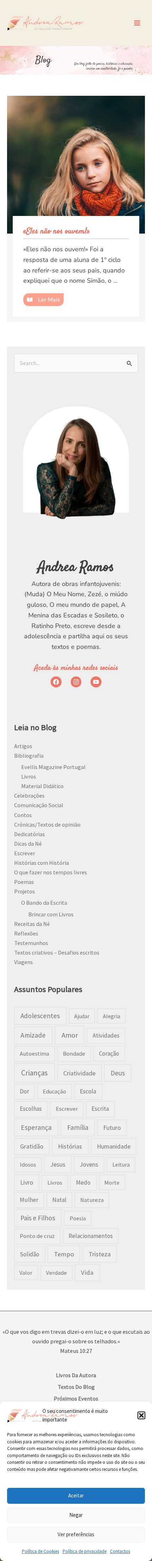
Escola (88, 1091)
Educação (54, 1091)
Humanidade (113, 1146)
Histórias (70, 1146)
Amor (70, 1035)
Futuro (112, 1127)
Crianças (34, 1073)
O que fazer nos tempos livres (50, 872)
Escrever (24, 853)
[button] (141, 1415)
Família (77, 1127)
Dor (24, 1091)
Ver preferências (76, 1534)
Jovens (89, 1164)
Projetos (24, 891)
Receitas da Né (32, 923)
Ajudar (81, 1016)
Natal (59, 1200)
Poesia (78, 1218)
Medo (83, 1182)
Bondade (74, 1053)
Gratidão (31, 1146)
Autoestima (34, 1053)
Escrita (100, 1109)
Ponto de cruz (37, 1236)
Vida (87, 1272)
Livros (28, 776)
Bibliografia (28, 755)
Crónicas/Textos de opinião (47, 824)
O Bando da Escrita (44, 902)
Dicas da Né (28, 843)
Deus (118, 1073)
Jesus (57, 1164)
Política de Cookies (40, 1551)
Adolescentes (40, 1015)
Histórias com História (41, 862)
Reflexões (26, 933)
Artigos (23, 746)
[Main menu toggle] (137, 23)
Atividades (106, 1035)
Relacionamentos (91, 1236)
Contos (23, 814)
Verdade (56, 1273)
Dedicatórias (29, 834)
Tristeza (100, 1254)
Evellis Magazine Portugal (53, 766)
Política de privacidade (84, 1551)
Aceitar (76, 1495)
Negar (76, 1515)
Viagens (23, 962)
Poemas (24, 881)
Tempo (64, 1254)
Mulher (29, 1200)
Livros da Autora (76, 1375)
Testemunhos (31, 942)
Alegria (111, 1016)
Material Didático (42, 786)
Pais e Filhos (38, 1218)
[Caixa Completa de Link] (76, 209)
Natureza (92, 1200)
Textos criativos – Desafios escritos (56, 952)
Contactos (120, 1551)
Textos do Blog (76, 1386)
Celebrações (29, 795)
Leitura (121, 1164)
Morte (111, 1182)
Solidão (29, 1254)
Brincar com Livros (51, 914)
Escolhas (31, 1109)
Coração (109, 1053)
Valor (25, 1272)
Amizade (33, 1035)
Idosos (28, 1164)
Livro (26, 1182)
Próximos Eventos (76, 1398)
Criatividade (79, 1073)
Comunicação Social (38, 805)
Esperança (36, 1127)
